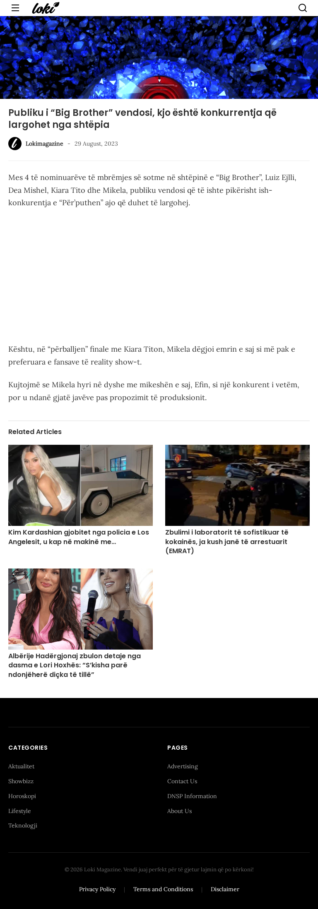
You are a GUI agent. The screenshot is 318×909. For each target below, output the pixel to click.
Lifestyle (19, 811)
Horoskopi (22, 796)
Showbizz (21, 781)
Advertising (182, 766)
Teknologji (22, 825)
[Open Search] (303, 8)
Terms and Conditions (163, 889)
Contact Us (182, 781)
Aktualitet (21, 766)
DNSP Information (192, 796)
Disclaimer (225, 889)
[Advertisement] (159, 278)
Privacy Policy (97, 889)
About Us (179, 811)
